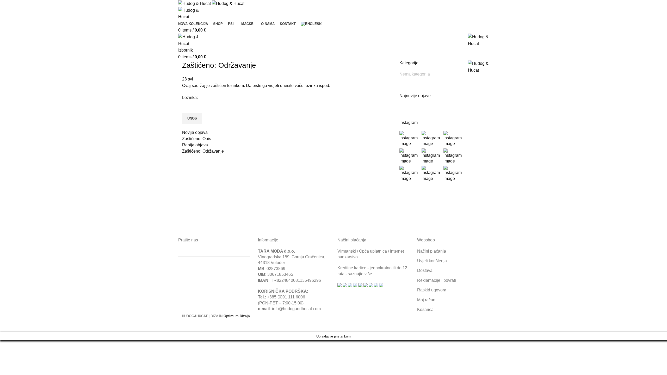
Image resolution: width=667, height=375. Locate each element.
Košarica (425, 309)
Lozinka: (190, 97)
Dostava (425, 270)
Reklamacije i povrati (436, 280)
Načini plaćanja (431, 251)
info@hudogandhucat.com (296, 309)
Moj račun (426, 300)
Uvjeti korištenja (432, 261)
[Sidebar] (6, 325)
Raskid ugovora (431, 290)
